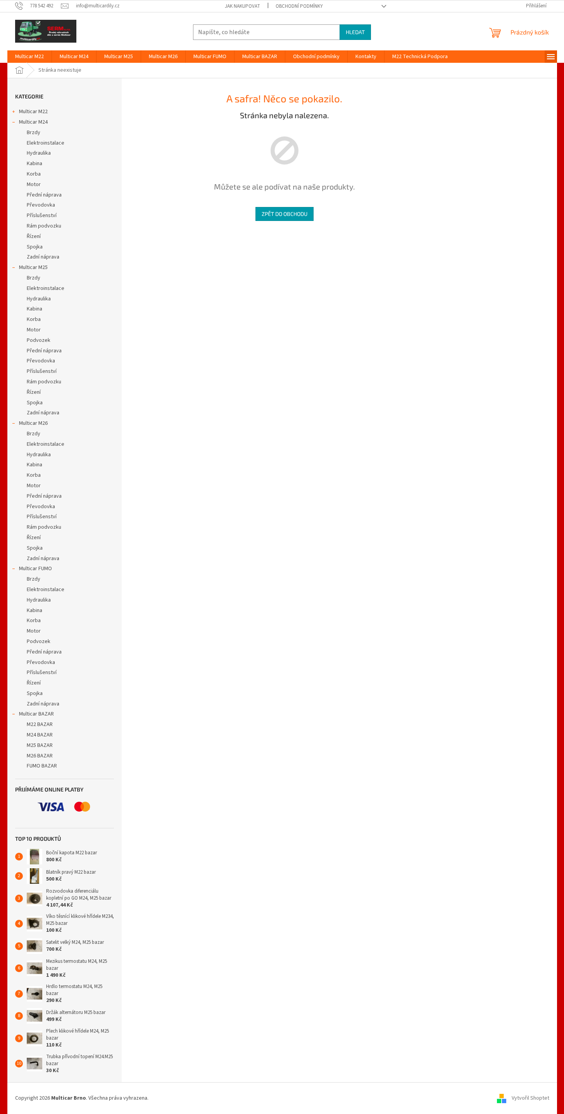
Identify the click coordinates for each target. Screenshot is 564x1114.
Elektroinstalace (45, 143)
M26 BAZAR (40, 756)
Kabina (34, 163)
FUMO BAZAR (42, 766)
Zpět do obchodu (284, 213)
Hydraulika (39, 153)
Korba (34, 174)
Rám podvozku (44, 226)
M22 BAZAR (40, 724)
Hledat (355, 32)
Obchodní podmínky (299, 6)
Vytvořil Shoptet (530, 1098)
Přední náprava (44, 195)
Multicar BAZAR (36, 714)
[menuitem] (29, 56)
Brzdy (33, 132)
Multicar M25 (33, 267)
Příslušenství (42, 215)
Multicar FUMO (35, 569)
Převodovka (41, 205)
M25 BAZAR (40, 745)
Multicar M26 (33, 423)
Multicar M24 (33, 122)
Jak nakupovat (242, 6)
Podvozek (38, 340)
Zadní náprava (43, 257)
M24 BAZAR (40, 735)
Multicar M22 (33, 112)
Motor (34, 184)
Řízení (34, 236)
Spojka (35, 247)
